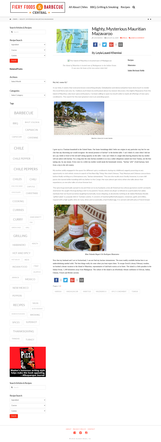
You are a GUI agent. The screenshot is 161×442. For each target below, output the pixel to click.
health (35, 244)
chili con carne (17, 186)
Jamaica (15, 278)
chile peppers (26, 169)
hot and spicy (21, 253)
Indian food (19, 266)
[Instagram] (86, 432)
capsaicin (31, 129)
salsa (35, 303)
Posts (15, 19)
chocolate (16, 192)
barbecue (23, 113)
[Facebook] (75, 432)
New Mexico (21, 287)
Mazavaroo (101, 291)
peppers (17, 295)
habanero (19, 245)
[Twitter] (80, 432)
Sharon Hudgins (18, 314)
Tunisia (135, 291)
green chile (16, 227)
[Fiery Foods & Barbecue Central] (38, 8)
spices (15, 322)
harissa (58, 291)
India (27, 260)
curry (18, 219)
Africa (124, 38)
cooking (18, 201)
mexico (30, 279)
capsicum (17, 137)
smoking (35, 315)
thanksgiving (23, 331)
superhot (31, 322)
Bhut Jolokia (32, 122)
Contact (91, 429)
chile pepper (21, 158)
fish (31, 222)
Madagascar (72, 291)
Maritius (87, 291)
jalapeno (37, 272)
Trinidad (16, 339)
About (68, 429)
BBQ (15, 123)
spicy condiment (119, 291)
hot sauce (16, 260)
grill (27, 227)
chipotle (31, 187)
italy (36, 266)
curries (18, 209)
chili (33, 179)
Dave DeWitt (35, 217)
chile (19, 148)
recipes (19, 305)
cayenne (33, 137)
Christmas (32, 193)
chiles (17, 179)
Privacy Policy (79, 429)
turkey (30, 339)
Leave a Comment (137, 38)
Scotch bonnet (37, 308)
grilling (20, 236)
